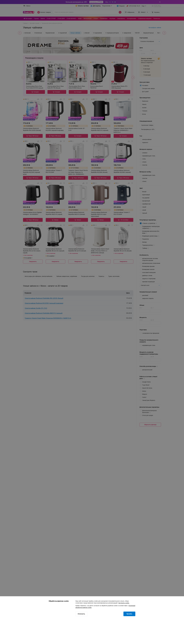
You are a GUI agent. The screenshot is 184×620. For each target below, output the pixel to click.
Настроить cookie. (123, 603)
